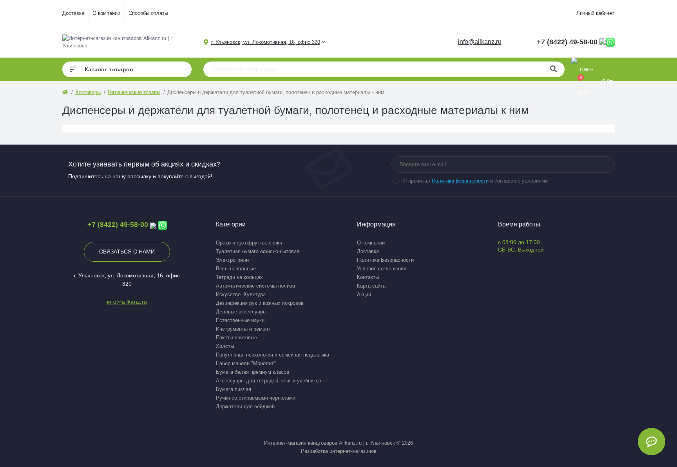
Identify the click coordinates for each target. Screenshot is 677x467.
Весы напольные (236, 269)
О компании (106, 13)
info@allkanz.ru (479, 41)
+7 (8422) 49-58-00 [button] (117, 224)
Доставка (73, 13)
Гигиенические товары (134, 92)
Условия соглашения (381, 269)
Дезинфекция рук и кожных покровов (260, 303)
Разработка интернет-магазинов (339, 451)
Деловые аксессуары (241, 312)
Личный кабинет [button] (595, 13)
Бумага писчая (233, 389)
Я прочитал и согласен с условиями (475, 181)
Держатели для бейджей (245, 406)
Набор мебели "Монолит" (246, 363)
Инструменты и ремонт (243, 329)
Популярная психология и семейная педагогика (272, 355)
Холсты (225, 346)
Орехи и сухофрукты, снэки (249, 243)
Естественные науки (240, 320)
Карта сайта (371, 286)
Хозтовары (88, 92)
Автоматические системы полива (255, 286)
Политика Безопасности (460, 181)
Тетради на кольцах (239, 277)
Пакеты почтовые (236, 337)
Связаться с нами (127, 251)
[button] (265, 42)
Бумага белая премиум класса (252, 372)
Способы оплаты (148, 13)
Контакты (368, 277)
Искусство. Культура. (241, 294)
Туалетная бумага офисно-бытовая (257, 251)
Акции (364, 294)
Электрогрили (232, 260)
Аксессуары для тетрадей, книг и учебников (268, 381)
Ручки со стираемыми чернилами (255, 398)
